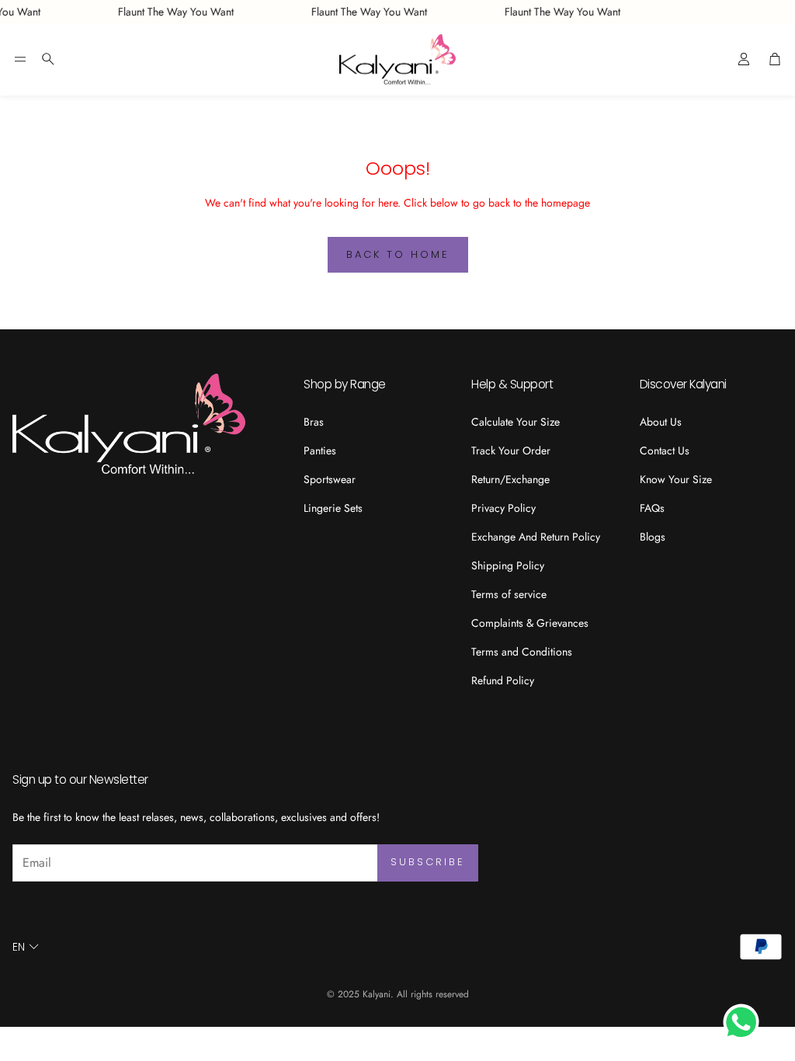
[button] (20, 59)
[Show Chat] (744, 1022)
